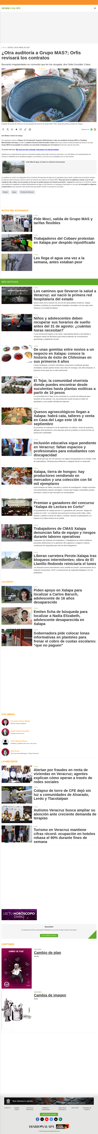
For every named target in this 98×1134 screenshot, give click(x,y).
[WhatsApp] (12, 129)
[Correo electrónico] (20, 129)
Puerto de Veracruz (27, 192)
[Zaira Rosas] (5, 752)
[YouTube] (46, 1119)
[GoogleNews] (51, 1119)
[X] (7, 129)
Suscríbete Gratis (49, 935)
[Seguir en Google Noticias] (94, 129)
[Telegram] (16, 129)
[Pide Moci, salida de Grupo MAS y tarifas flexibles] (17, 223)
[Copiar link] (25, 129)
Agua (14, 192)
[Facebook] (3, 129)
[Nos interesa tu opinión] (49, 1101)
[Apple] (56, 1119)
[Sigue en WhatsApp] (91, 129)
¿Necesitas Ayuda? (49, 1114)
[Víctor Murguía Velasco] (5, 742)
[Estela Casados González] (5, 732)
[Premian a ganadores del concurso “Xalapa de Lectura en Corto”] (17, 510)
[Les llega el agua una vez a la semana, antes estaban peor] (17, 262)
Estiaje (5, 192)
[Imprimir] (29, 129)
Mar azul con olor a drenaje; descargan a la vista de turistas (37, 149)
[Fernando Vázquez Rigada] (5, 722)
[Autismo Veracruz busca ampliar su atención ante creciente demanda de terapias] (17, 814)
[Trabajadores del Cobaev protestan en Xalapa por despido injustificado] (17, 242)
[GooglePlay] (60, 1119)
